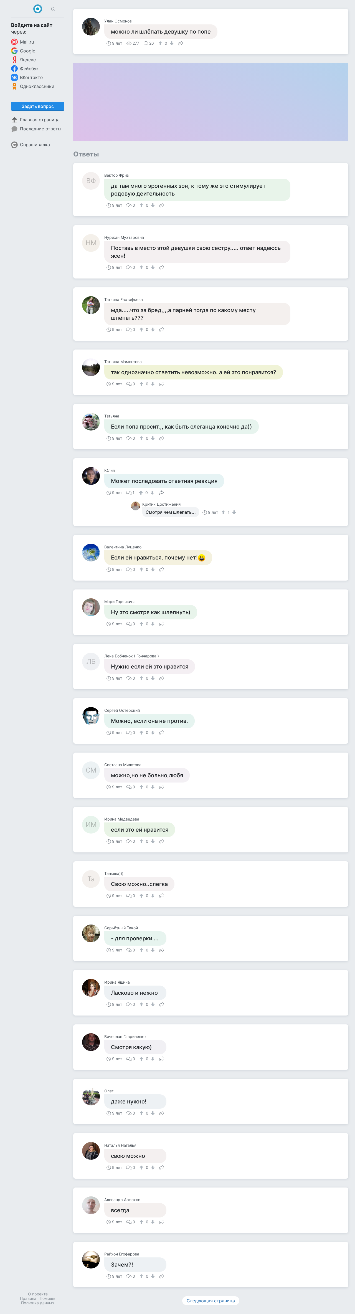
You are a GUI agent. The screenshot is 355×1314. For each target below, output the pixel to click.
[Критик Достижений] (136, 506)
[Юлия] (93, 476)
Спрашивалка (35, 144)
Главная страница (40, 119)
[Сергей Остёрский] (93, 716)
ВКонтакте (31, 77)
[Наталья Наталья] (93, 1151)
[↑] (161, 43)
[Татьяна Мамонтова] (93, 367)
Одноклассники (37, 86)
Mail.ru (27, 42)
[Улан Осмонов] (93, 27)
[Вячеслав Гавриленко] (93, 1042)
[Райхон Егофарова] (93, 1260)
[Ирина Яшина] (93, 988)
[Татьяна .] (93, 422)
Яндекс (28, 59)
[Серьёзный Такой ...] (93, 933)
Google (27, 51)
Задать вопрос (38, 106)
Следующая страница (211, 1300)
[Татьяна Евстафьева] (93, 305)
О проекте (38, 1294)
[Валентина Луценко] (93, 552)
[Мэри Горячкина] (93, 607)
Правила (28, 1298)
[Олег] (93, 1096)
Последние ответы (40, 128)
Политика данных (37, 1302)
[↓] (171, 43)
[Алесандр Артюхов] (93, 1205)
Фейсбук (29, 68)
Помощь (47, 1298)
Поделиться (180, 42)
